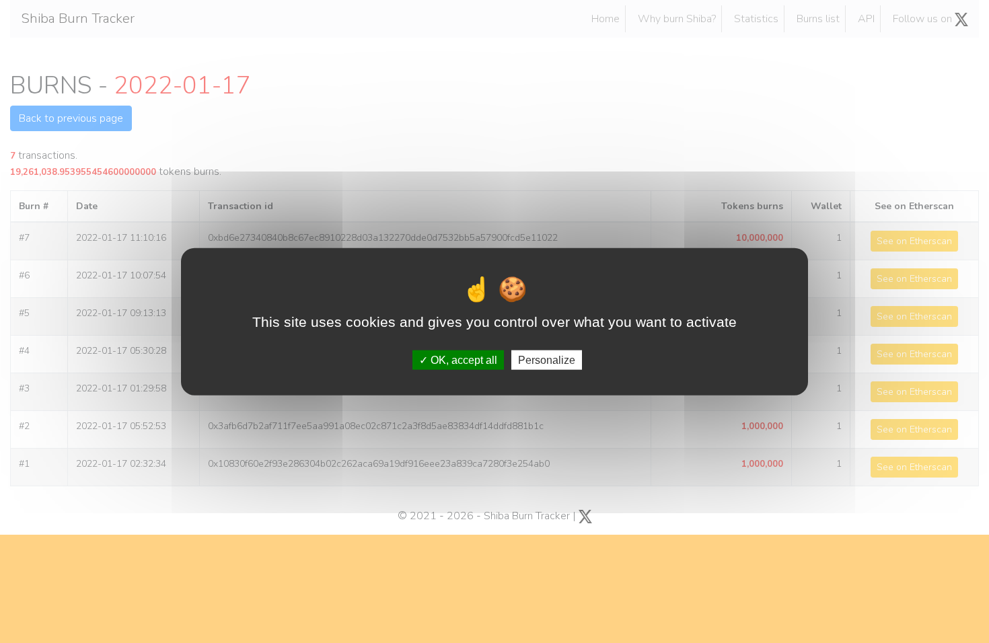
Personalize (546, 359)
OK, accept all (462, 359)
